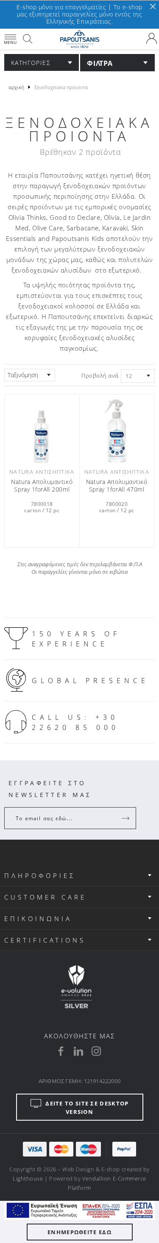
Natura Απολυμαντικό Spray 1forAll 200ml (42, 485)
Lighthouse (28, 1178)
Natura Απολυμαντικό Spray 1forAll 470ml (117, 485)
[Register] (126, 818)
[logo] (79, 39)
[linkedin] (78, 1051)
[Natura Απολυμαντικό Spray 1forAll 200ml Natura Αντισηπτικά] (42, 431)
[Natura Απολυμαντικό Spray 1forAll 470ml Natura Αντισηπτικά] (117, 431)
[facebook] (60, 1051)
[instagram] (96, 1051)
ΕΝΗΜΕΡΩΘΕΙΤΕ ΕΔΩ (79, 1232)
